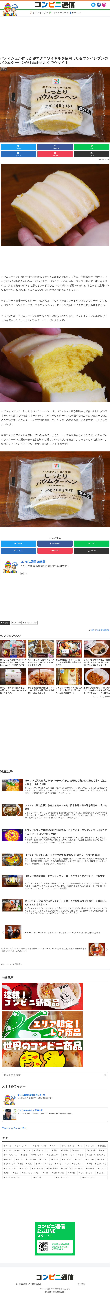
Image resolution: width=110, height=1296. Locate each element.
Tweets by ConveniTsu (14, 1128)
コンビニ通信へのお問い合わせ (28, 1284)
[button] (105, 1075)
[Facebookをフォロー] (25, 573)
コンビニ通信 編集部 (32, 561)
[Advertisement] (55, 732)
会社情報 (81, 1284)
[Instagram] (104, 5)
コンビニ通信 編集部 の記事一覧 (31, 1095)
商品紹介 (6, 623)
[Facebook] (99, 5)
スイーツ (17, 623)
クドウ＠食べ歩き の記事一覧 (30, 1110)
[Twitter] (93, 5)
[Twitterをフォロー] (22, 573)
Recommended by (98, 697)
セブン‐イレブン (31, 623)
